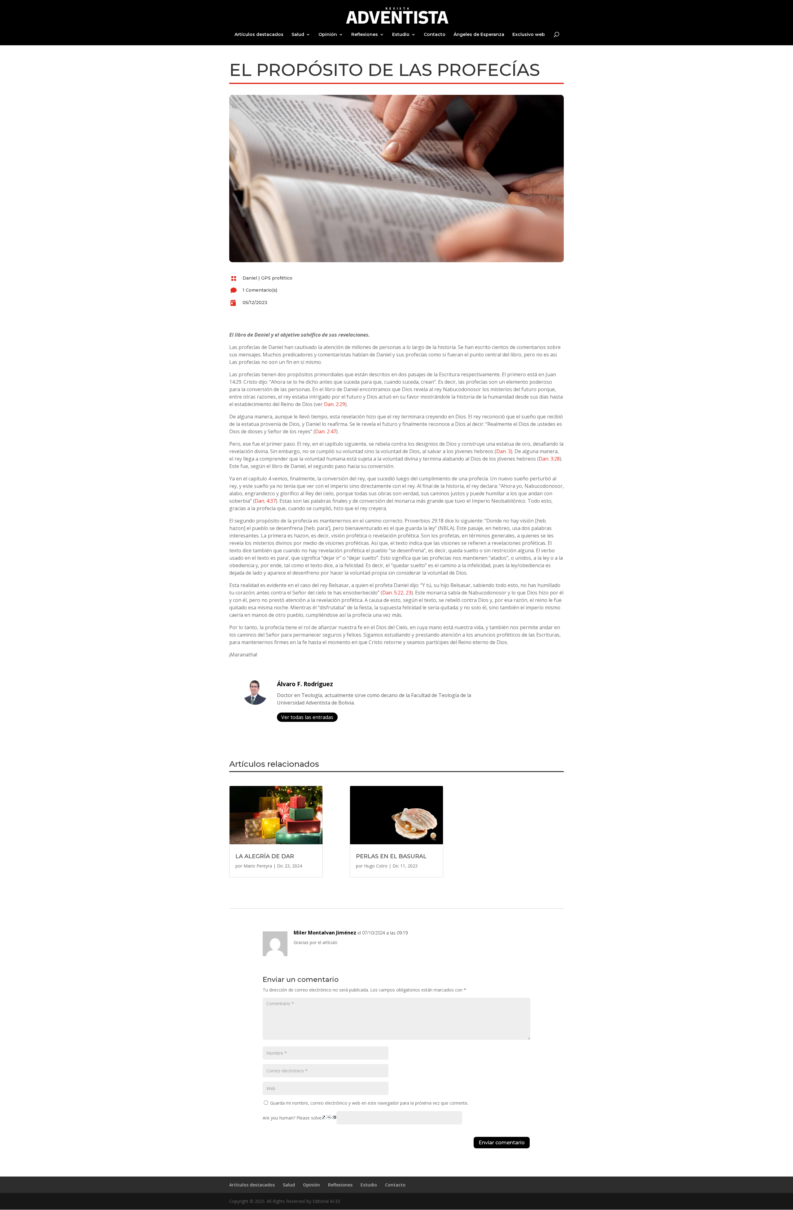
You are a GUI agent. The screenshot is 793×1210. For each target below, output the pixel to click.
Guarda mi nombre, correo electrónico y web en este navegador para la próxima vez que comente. (369, 1103)
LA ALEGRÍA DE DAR (264, 856)
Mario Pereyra (257, 866)
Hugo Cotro (376, 866)
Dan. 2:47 (325, 431)
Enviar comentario (502, 1143)
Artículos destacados (258, 34)
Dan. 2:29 (334, 404)
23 (408, 592)
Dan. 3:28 (549, 458)
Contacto (434, 34)
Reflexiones (364, 34)
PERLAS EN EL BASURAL (391, 856)
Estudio (401, 34)
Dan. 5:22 (392, 592)
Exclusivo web (528, 34)
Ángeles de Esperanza (478, 34)
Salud (297, 34)
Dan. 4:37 (265, 500)
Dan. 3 (503, 451)
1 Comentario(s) (260, 290)
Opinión (327, 34)
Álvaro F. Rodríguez (305, 684)
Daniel (250, 278)
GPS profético (276, 278)
